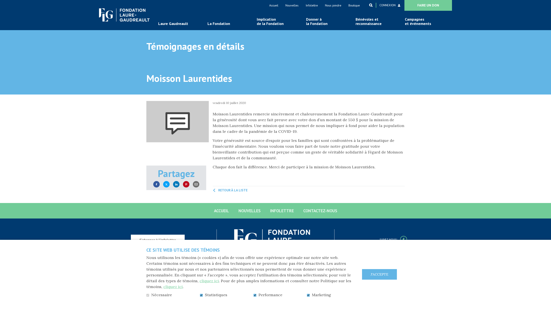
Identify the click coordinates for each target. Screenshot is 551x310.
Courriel (196, 184)
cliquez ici (209, 280)
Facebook (156, 184)
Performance (270, 295)
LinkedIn (176, 184)
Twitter (166, 184)
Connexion (387, 5)
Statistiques (216, 295)
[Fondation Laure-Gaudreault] (124, 15)
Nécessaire (161, 295)
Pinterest (186, 184)
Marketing (321, 295)
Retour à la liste (233, 190)
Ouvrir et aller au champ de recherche (371, 5)
